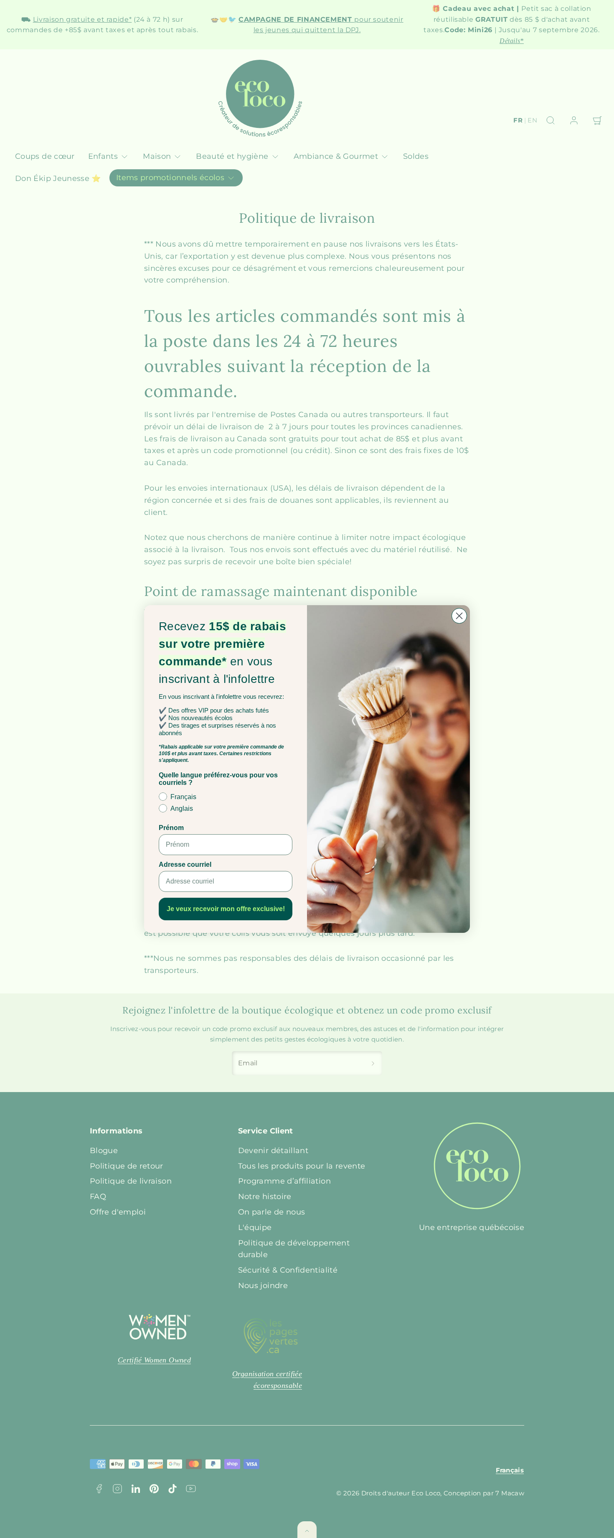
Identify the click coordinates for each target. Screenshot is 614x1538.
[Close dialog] (459, 616)
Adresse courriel (185, 864)
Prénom (171, 827)
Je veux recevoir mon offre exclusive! (226, 908)
